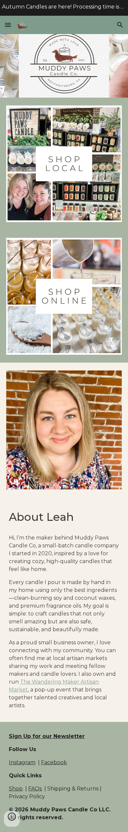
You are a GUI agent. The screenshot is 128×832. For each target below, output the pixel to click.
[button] (8, 25)
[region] (64, 8)
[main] (64, 517)
